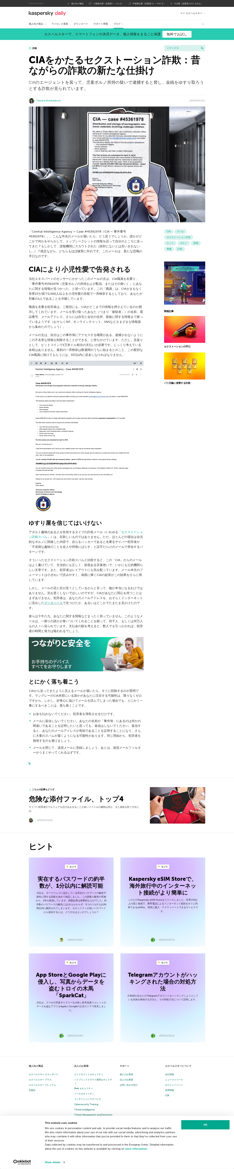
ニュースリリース (174, 1079)
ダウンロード (81, 23)
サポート (124, 1066)
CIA (169, 231)
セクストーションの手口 (177, 346)
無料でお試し (177, 34)
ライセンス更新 (59, 23)
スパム (180, 231)
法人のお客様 (81, 1066)
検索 (202, 48)
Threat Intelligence (84, 1109)
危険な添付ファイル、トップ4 (76, 799)
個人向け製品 (77, 3)
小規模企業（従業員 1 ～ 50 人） (108, 3)
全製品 (32, 1090)
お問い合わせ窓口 (129, 1085)
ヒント (170, 243)
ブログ (117, 23)
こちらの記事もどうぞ (43, 789)
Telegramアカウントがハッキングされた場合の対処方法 (163, 982)
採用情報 (169, 1090)
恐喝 (195, 243)
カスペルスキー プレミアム (42, 1085)
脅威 (169, 248)
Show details (52, 1162)
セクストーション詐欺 (179, 237)
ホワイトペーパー (174, 1085)
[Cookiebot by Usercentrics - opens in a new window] (22, 1162)
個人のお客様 (126, 1074)
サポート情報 (101, 23)
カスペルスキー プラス (40, 1079)
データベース (53, 603)
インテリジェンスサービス (87, 1099)
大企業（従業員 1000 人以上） (188, 3)
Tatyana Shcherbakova (48, 100)
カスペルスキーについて (178, 1066)
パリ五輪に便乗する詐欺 (177, 383)
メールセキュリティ (84, 1093)
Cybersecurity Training (86, 1104)
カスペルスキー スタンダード (43, 1074)
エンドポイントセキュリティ (88, 1074)
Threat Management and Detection (93, 1115)
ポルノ (183, 243)
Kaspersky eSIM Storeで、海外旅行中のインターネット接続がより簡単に (163, 886)
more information (136, 1148)
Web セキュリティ (83, 1088)
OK (205, 1124)
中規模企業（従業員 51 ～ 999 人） (149, 3)
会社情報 (169, 1074)
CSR (167, 1095)
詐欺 (34, 48)
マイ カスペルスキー (191, 13)
